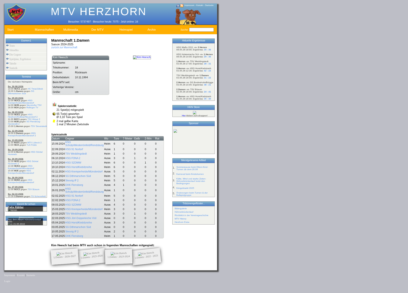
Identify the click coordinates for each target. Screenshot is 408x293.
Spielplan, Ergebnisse (20, 59)
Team (12, 45)
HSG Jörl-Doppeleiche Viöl (80, 218)
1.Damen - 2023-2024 (119, 257)
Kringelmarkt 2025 (185, 188)
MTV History (180, 219)
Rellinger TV (32, 107)
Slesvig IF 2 (72, 180)
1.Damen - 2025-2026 (92, 256)
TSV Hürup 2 (33, 119)
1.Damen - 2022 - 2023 (146, 256)
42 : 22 (207, 71)
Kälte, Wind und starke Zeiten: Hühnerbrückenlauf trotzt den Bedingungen (191, 181)
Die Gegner (15, 54)
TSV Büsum (33, 189)
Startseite (209, 5)
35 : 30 (207, 99)
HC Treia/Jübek (35, 89)
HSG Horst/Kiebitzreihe (78, 167)
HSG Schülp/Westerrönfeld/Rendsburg (84, 144)
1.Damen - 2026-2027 (65, 256)
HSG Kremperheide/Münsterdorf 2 (22, 134)
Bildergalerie (181, 208)
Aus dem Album (16, 219)
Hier (184, 115)
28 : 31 (207, 64)
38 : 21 (207, 85)
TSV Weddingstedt (76, 153)
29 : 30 (207, 56)
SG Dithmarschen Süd (21, 92)
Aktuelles (14, 50)
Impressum (189, 5)
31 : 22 (207, 78)
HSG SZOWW (73, 162)
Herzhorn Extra (182, 222)
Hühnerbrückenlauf (184, 212)
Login (7, 281)
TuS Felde (32, 145)
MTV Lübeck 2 (34, 142)
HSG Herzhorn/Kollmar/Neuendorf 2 (23, 115)
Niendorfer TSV (34, 105)
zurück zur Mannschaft (64, 47)
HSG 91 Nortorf (74, 149)
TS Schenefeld (38, 196)
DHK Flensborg (74, 184)
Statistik (13, 68)
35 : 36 (207, 49)
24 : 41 (207, 92)
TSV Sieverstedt (39, 126)
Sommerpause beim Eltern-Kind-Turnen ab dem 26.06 (192, 168)
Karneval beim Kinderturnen (190, 174)
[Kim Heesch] (142, 57)
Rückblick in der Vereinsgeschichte (191, 215)
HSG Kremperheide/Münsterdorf (21, 101)
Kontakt (199, 5)
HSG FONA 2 (72, 158)
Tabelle (12, 63)
